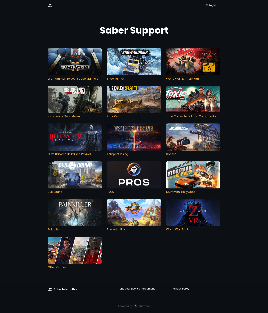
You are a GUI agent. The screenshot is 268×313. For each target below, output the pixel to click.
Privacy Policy (180, 288)
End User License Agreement (137, 288)
